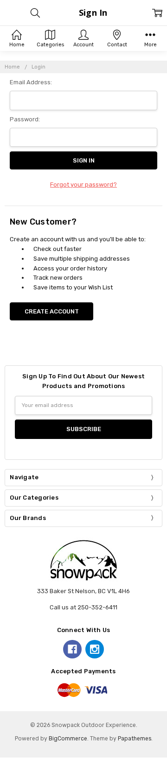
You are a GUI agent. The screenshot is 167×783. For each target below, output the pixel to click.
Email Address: (31, 82)
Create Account (52, 311)
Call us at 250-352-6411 (83, 607)
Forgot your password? (83, 184)
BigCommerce (68, 738)
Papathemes (134, 738)
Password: (25, 119)
